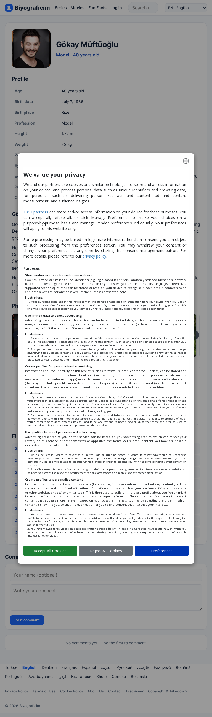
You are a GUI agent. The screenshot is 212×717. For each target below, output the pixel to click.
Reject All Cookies (106, 550)
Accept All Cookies (50, 550)
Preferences (162, 550)
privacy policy (94, 256)
